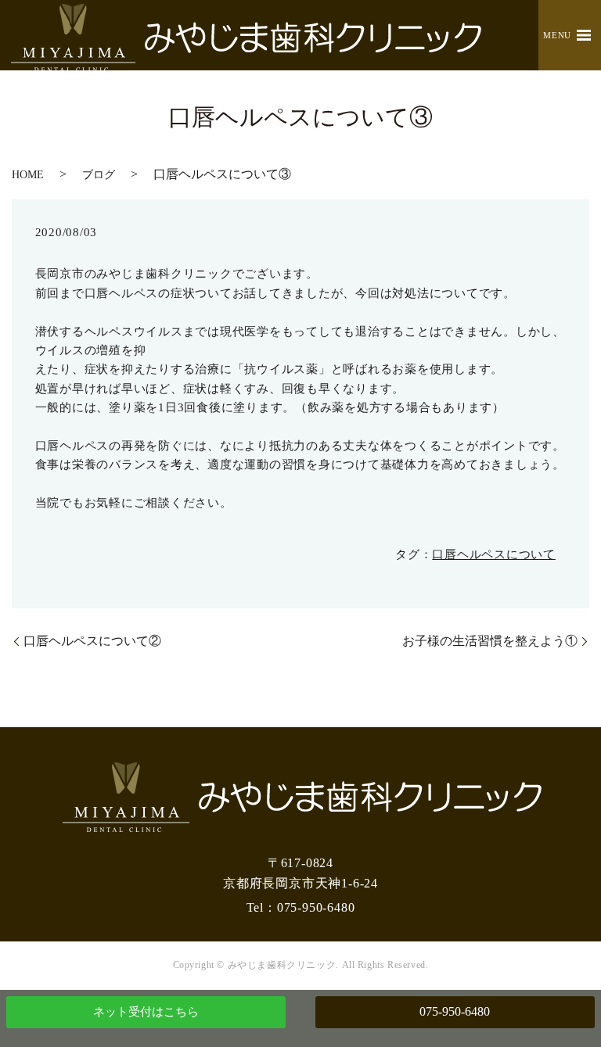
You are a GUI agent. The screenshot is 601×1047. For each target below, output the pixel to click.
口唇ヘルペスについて (494, 554)
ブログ (98, 175)
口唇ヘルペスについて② (92, 640)
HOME (28, 175)
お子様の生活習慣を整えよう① (490, 640)
